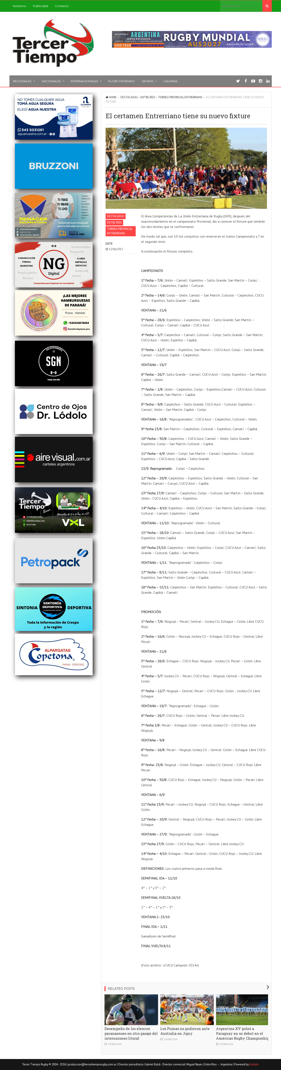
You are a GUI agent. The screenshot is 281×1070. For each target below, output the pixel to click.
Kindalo (254, 1064)
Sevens (147, 81)
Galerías (171, 81)
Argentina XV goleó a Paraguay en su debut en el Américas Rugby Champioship (242, 1033)
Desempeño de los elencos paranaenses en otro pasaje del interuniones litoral (131, 1033)
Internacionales (84, 81)
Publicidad (40, 6)
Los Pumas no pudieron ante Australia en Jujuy (185, 1031)
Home (113, 97)
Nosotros (19, 6)
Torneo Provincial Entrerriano (180, 97)
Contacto (62, 6)
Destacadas (129, 97)
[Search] (267, 6)
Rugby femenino (121, 81)
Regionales (22, 81)
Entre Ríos (147, 97)
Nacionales (51, 81)
